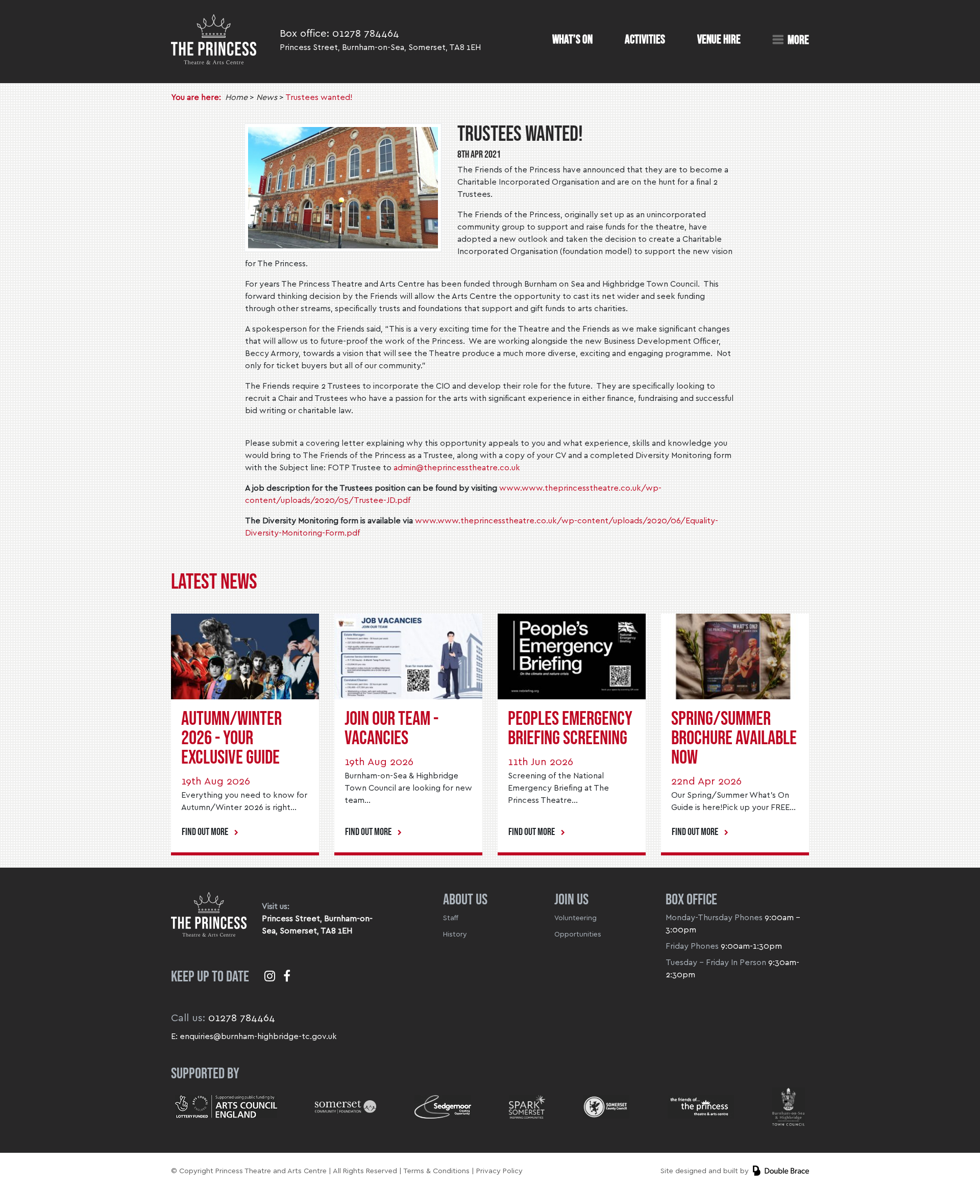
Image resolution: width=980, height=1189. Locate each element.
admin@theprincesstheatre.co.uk (457, 468)
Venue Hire (719, 40)
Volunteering (575, 918)
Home (236, 97)
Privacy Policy (499, 1171)
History (455, 934)
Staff (450, 918)
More (798, 39)
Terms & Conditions (436, 1171)
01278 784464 (365, 34)
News (266, 97)
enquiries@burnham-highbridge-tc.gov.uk (258, 1036)
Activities (645, 40)
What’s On (572, 40)
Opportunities (577, 934)
